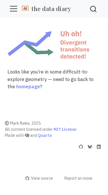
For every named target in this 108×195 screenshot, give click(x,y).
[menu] (13, 9)
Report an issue (78, 178)
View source (42, 178)
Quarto (45, 135)
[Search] (93, 9)
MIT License (65, 129)
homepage (28, 86)
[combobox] (93, 9)
